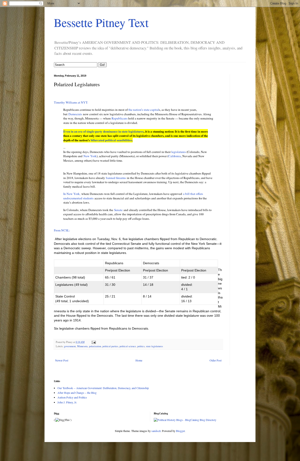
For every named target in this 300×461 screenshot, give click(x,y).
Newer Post (61, 360)
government (70, 346)
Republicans (120, 118)
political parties (110, 346)
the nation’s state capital (143, 110)
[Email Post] (93, 342)
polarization (95, 346)
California (174, 156)
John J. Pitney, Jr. (67, 402)
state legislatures (154, 346)
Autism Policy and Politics (72, 397)
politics (141, 346)
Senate (118, 210)
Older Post (215, 360)
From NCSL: (62, 230)
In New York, (71, 194)
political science (128, 346)
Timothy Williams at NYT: (71, 102)
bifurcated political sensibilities (111, 140)
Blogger (180, 431)
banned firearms (116, 178)
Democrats (75, 114)
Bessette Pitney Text (101, 22)
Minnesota (82, 346)
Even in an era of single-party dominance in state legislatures (103, 131)
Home (138, 360)
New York (90, 156)
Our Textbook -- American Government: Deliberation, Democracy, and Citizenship (103, 388)
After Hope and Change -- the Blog (77, 392)
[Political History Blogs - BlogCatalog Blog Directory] (185, 420)
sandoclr (156, 431)
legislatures (178, 152)
